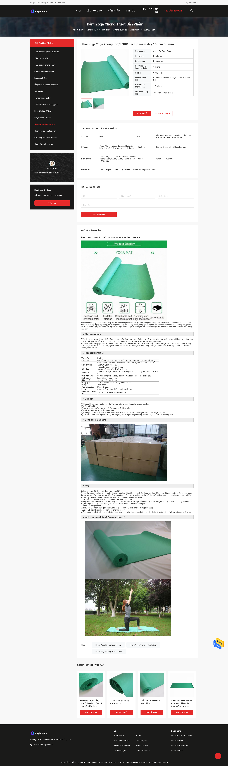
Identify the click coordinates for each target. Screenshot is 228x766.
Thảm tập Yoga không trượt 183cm (119, 701)
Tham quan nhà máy (121, 740)
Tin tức (138, 735)
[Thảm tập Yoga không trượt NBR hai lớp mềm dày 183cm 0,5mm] (105, 72)
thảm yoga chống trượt (88, 30)
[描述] (191, 10)
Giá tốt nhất (142, 113)
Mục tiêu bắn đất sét (43, 111)
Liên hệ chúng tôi (120, 750)
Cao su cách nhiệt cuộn (44, 71)
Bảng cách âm (40, 78)
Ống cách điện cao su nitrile (46, 85)
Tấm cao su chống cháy (44, 65)
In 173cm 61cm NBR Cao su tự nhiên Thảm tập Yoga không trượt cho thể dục (181, 703)
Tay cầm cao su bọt (42, 98)
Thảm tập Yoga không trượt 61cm (150, 701)
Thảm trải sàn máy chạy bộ (46, 104)
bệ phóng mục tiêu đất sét (45, 137)
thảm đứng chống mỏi (43, 144)
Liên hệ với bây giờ (163, 113)
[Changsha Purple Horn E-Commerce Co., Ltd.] (38, 11)
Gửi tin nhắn (99, 214)
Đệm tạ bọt (39, 91)
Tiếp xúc (52, 203)
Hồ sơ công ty (119, 735)
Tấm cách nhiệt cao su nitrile (46, 52)
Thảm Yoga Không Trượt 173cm (143, 645)
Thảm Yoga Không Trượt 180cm (108, 651)
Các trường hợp (141, 740)
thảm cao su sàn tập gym (45, 131)
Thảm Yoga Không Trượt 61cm (108, 645)
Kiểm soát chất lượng (122, 745)
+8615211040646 (54, 195)
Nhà (74, 30)
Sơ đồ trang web (142, 745)
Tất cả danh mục (177, 750)
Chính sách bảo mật (143, 750)
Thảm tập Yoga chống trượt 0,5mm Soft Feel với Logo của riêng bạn (91, 703)
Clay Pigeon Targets (42, 118)
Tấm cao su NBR (41, 58)
